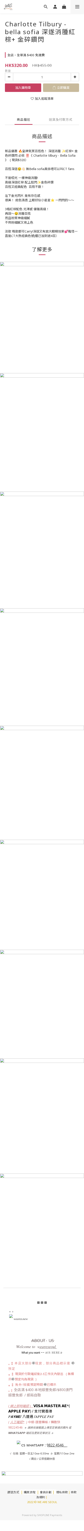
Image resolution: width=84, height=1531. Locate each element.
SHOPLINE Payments (49, 1515)
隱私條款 (62, 1492)
